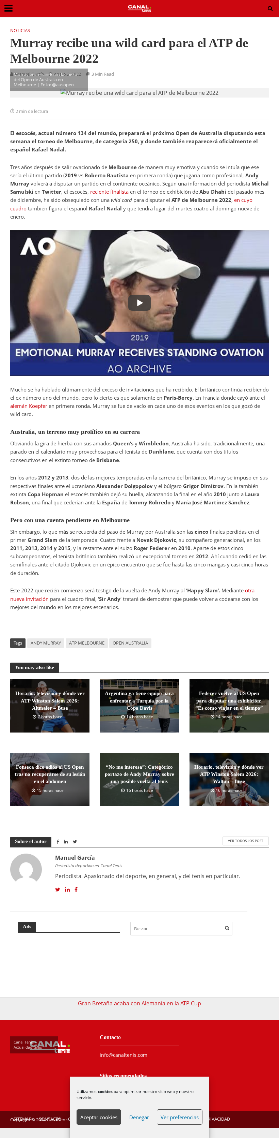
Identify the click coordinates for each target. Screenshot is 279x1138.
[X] (57, 889)
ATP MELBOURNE (86, 643)
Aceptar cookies (98, 1117)
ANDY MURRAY (46, 643)
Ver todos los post (245, 840)
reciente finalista (109, 191)
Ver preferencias (180, 1117)
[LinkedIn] (67, 889)
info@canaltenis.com (123, 1055)
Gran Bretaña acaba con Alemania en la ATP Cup (139, 1003)
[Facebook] (76, 889)
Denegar (139, 1117)
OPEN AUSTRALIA (130, 643)
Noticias (20, 30)
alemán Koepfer (28, 405)
